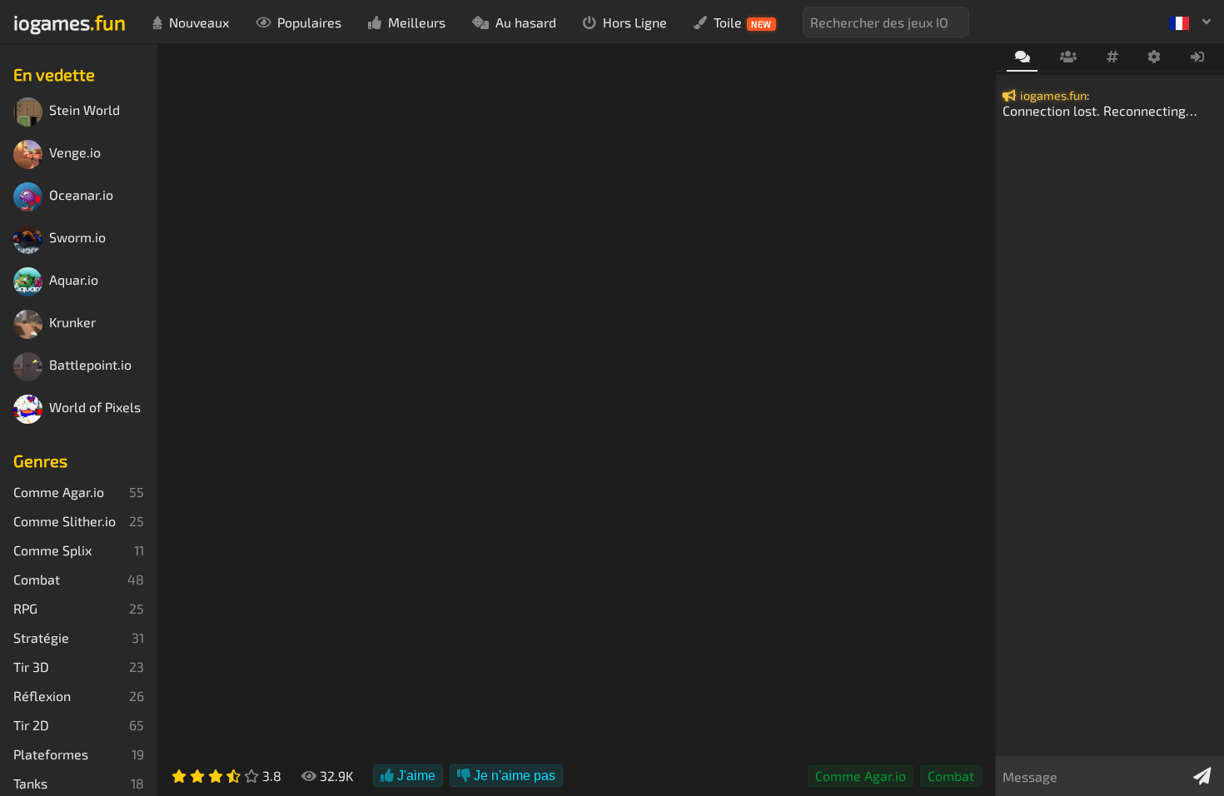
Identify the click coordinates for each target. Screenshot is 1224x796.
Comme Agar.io (860, 776)
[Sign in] (1197, 57)
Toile (743, 22)
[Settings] (1154, 57)
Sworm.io (77, 238)
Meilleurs (416, 22)
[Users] (1068, 57)
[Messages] (1022, 58)
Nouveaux (199, 22)
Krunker (72, 323)
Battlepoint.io (90, 365)
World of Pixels (95, 407)
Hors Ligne (635, 22)
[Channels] (1112, 57)
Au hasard (525, 22)
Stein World (84, 110)
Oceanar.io (81, 195)
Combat (951, 776)
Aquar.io (73, 280)
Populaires (309, 22)
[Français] (1190, 21)
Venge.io (75, 153)
